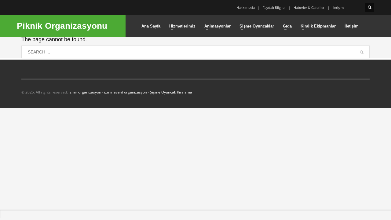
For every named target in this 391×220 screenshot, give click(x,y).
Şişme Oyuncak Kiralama (171, 92)
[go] (362, 52)
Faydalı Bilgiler (274, 7)
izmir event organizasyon (125, 92)
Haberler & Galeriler (309, 7)
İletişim (338, 7)
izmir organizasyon (85, 92)
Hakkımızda (245, 7)
